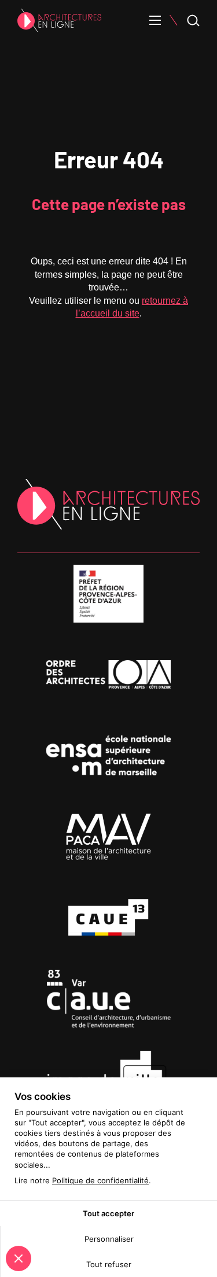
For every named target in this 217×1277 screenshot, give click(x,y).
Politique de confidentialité (100, 1180)
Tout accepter (108, 1213)
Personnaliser (109, 1238)
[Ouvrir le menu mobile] (155, 20)
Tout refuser (108, 1264)
